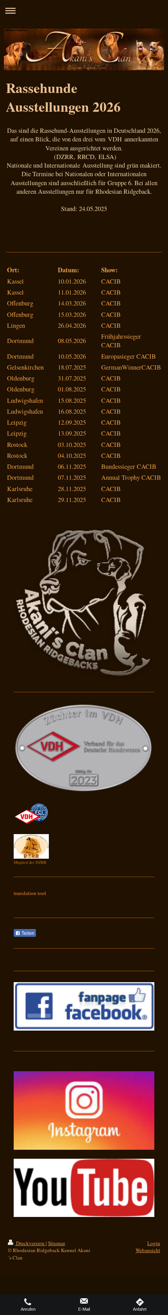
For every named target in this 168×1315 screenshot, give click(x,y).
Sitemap (56, 1243)
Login (153, 1243)
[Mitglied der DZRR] (31, 846)
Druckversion (30, 1243)
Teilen (27, 933)
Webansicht (148, 1250)
